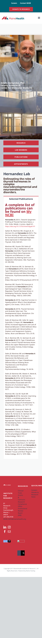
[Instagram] (9, 527)
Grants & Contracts (21, 497)
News (33, 497)
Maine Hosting (30, 571)
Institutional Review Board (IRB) (21, 511)
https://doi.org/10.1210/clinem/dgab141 (20, 226)
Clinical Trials (20, 492)
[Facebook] (4, 531)
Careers (34, 490)
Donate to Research (35, 493)
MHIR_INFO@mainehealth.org (14, 519)
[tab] (21, 199)
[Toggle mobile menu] (39, 18)
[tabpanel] (21, 330)
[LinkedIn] (4, 527)
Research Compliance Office (21, 504)
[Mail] (9, 531)
